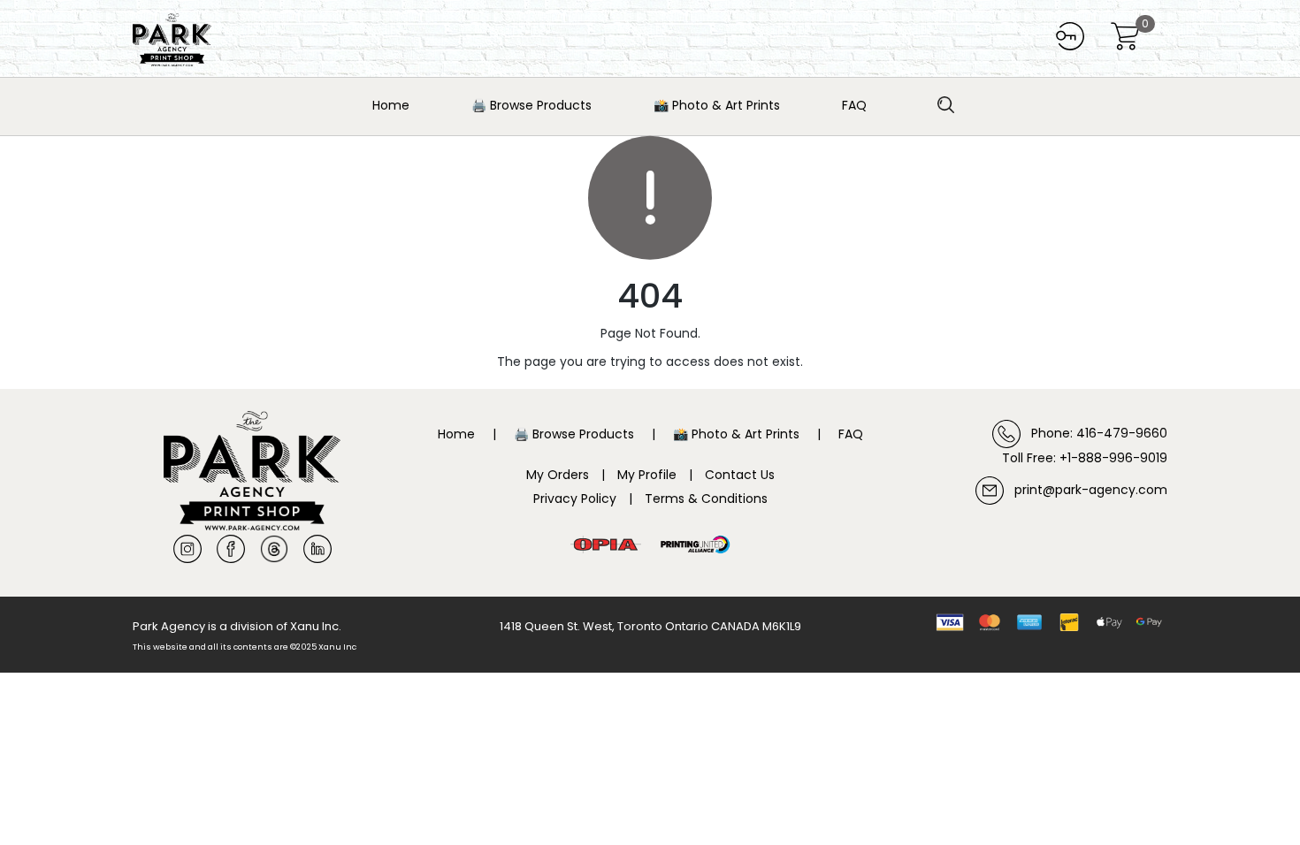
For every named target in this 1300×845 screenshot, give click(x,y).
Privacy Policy (574, 498)
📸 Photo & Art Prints (717, 105)
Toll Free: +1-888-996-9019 (1084, 458)
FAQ (854, 105)
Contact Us (740, 474)
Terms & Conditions (706, 498)
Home (390, 105)
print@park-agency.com (1085, 490)
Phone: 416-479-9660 (1094, 433)
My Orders (557, 474)
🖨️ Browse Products (531, 105)
